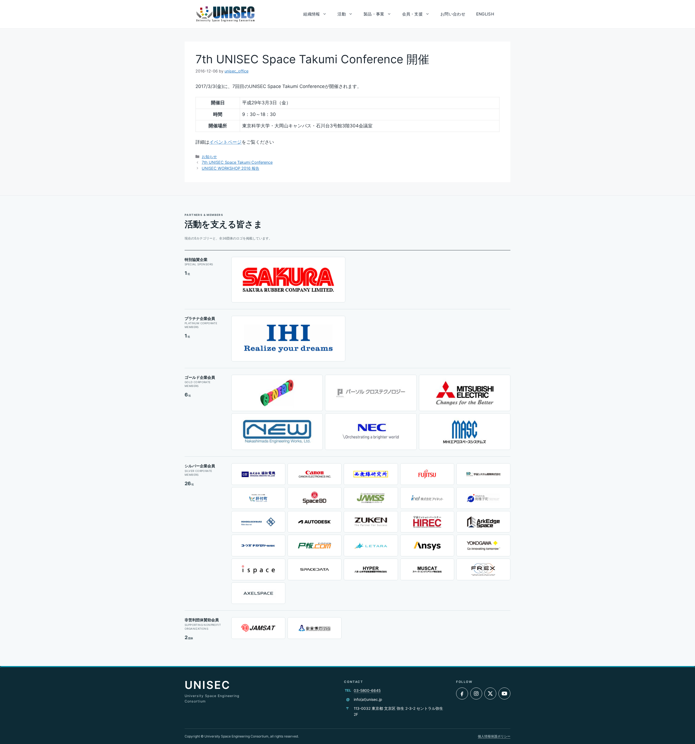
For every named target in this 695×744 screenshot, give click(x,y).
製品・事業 (374, 14)
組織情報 (311, 14)
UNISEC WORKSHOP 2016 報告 (230, 168)
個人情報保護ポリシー (494, 736)
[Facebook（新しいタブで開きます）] (462, 693)
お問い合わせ (452, 14)
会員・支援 (412, 14)
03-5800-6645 (367, 690)
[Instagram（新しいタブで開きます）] (476, 693)
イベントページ (225, 142)
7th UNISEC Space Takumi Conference (237, 162)
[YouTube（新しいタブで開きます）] (504, 693)
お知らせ (209, 156)
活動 (341, 14)
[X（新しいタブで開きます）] (490, 693)
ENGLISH (485, 14)
